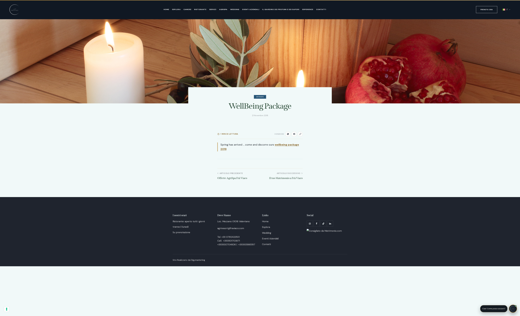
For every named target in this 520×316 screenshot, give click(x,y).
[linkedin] (330, 224)
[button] (498, 309)
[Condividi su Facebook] (294, 134)
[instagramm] (310, 224)
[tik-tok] (323, 224)
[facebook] (316, 224)
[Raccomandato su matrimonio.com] (324, 230)
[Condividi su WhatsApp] (287, 134)
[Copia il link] (300, 134)
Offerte (260, 97)
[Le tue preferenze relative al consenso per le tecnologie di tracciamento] (6, 309)
